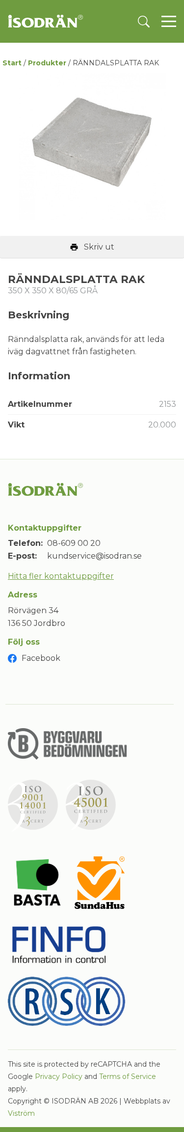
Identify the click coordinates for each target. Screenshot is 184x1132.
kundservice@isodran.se (94, 556)
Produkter (47, 62)
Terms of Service (127, 1076)
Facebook (41, 658)
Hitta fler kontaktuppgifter (61, 576)
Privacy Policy (58, 1076)
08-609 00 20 (74, 543)
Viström (21, 1113)
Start (12, 62)
